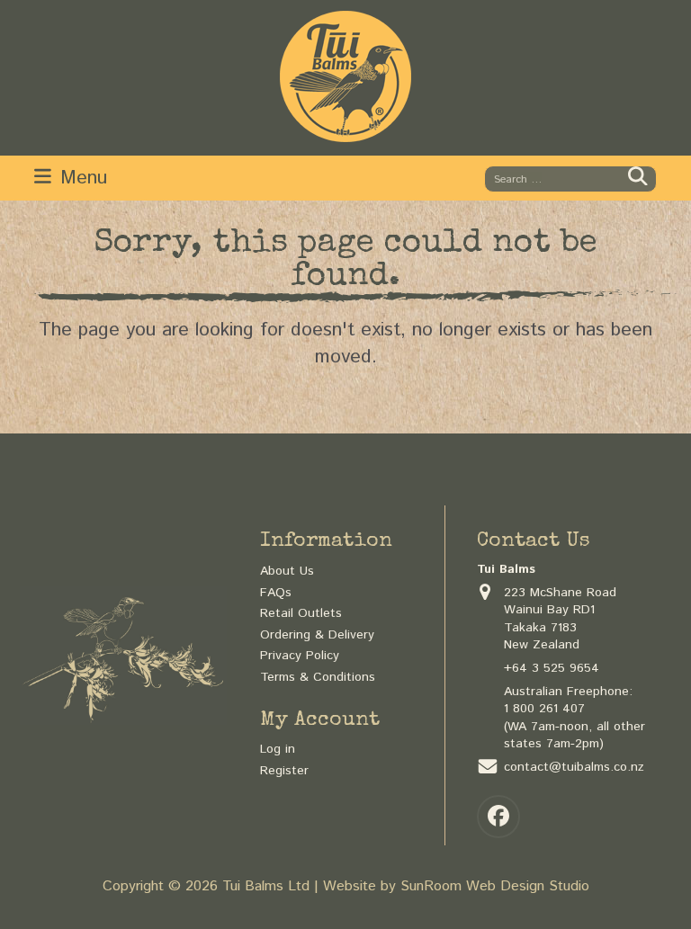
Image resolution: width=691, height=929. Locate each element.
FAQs (276, 593)
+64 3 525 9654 (551, 668)
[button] (70, 178)
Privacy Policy (299, 656)
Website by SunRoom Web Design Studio (456, 886)
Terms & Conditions (317, 677)
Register (284, 771)
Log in (277, 749)
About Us (287, 571)
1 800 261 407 (544, 709)
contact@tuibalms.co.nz (574, 767)
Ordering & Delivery (317, 635)
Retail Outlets (301, 613)
